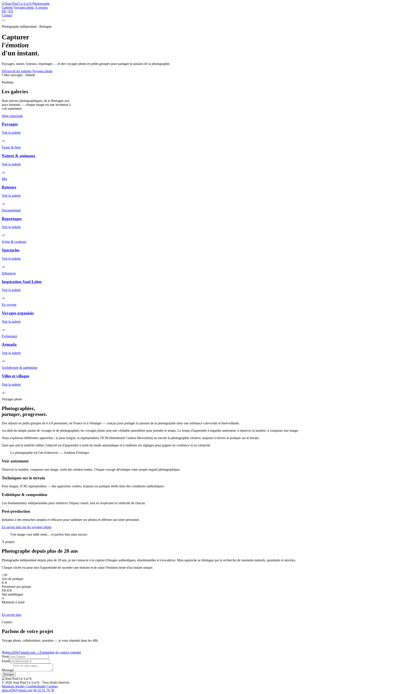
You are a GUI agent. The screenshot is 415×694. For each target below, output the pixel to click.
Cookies (52, 686)
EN (10, 11)
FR (4, 11)
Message (8, 670)
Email (6, 661)
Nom (5, 656)
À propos (41, 7)
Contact (7, 15)
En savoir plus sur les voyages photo (26, 527)
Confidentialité (36, 686)
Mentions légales (13, 686)
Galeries (7, 7)
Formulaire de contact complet (58, 652)
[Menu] (3, 20)
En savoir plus (11, 615)
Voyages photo (24, 7)
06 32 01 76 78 (43, 690)
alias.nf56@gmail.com (19, 652)
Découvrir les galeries (16, 71)
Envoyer (8, 674)
